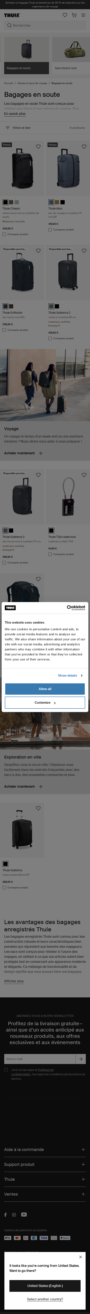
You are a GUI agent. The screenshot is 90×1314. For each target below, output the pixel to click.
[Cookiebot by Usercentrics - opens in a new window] (67, 608)
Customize (42, 702)
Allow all (45, 689)
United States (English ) (45, 1286)
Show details (67, 675)
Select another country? (45, 1299)
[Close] (80, 1257)
